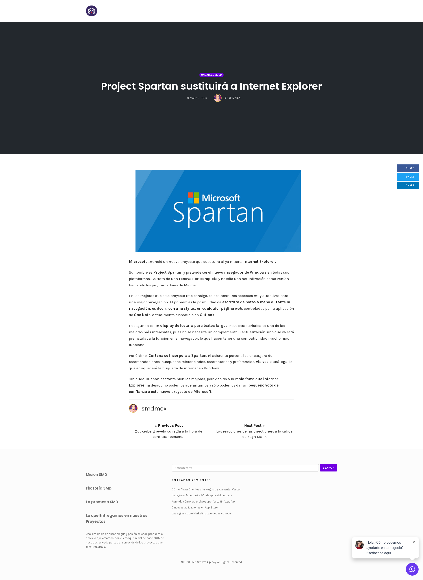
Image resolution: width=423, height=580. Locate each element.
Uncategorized (211, 74)
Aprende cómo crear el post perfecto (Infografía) (203, 501)
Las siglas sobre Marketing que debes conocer (202, 513)
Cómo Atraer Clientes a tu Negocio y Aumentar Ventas (206, 489)
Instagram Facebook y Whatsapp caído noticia (202, 495)
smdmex (153, 408)
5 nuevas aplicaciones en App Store (195, 507)
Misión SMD (96, 474)
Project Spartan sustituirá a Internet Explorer (211, 86)
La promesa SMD (102, 502)
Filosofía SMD (98, 488)
